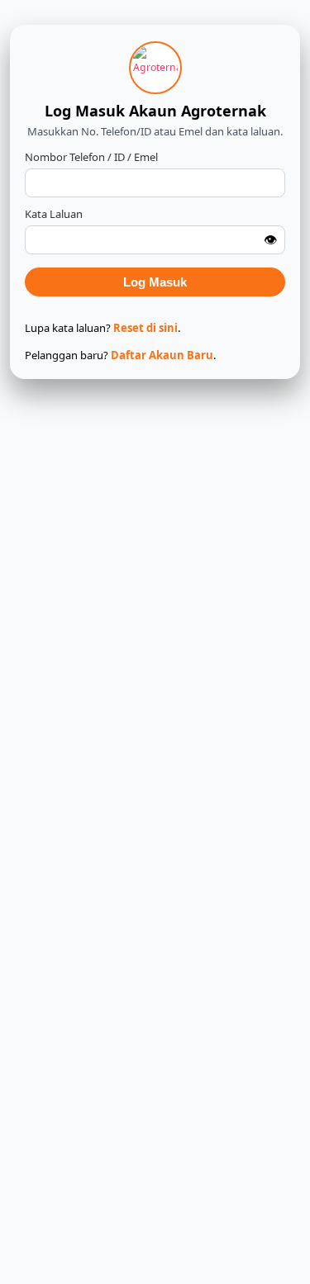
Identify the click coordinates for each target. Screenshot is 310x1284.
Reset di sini (145, 327)
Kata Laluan (54, 213)
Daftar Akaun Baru (162, 355)
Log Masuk (155, 282)
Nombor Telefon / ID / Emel (91, 156)
